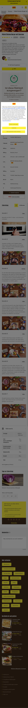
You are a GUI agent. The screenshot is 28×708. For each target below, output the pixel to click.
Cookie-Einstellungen (13, 124)
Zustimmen (14, 127)
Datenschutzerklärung (6, 120)
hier (16, 118)
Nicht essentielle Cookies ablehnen (14, 131)
